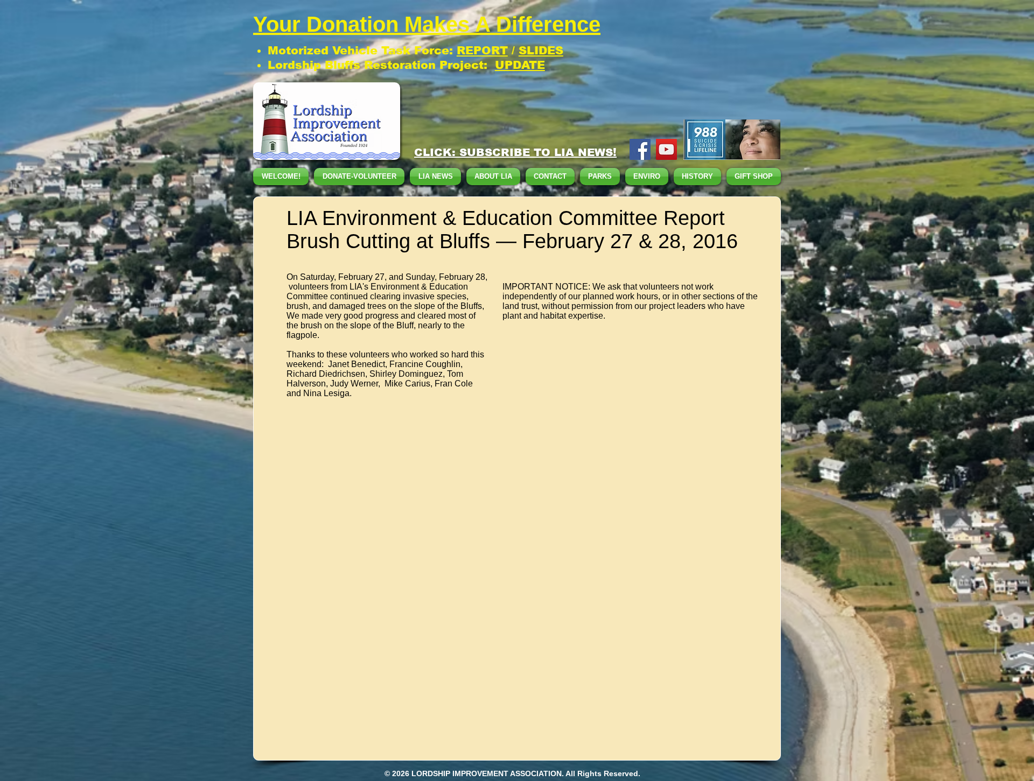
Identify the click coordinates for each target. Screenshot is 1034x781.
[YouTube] (666, 149)
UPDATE (520, 65)
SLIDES (541, 50)
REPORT (482, 50)
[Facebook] (640, 149)
